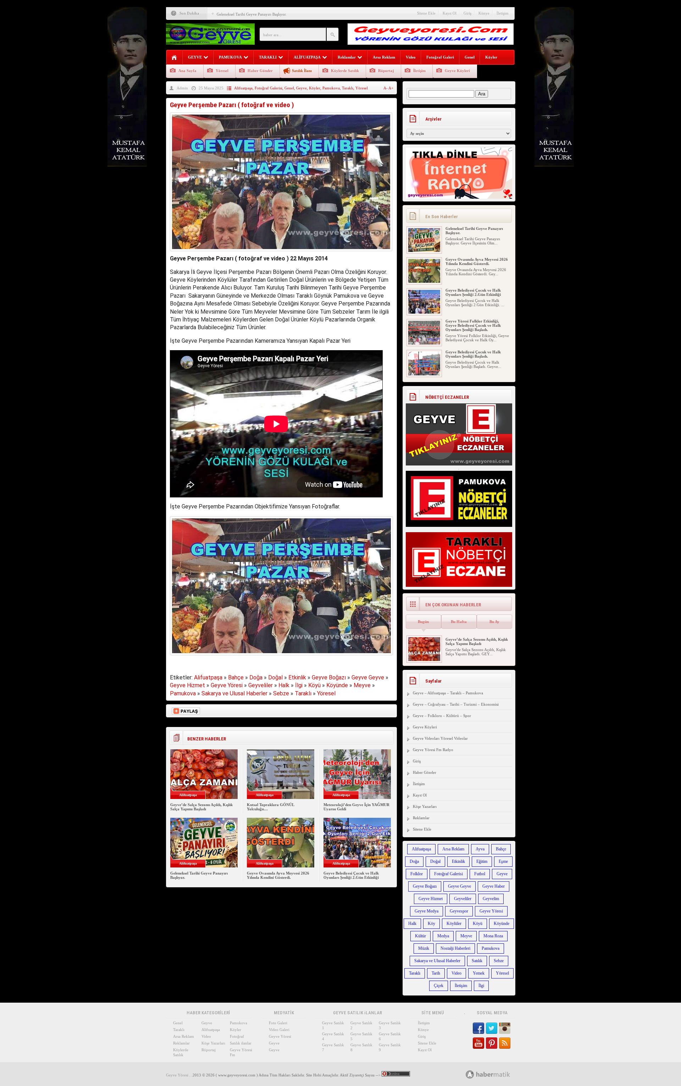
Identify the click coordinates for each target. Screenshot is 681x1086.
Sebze (281, 693)
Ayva (480, 849)
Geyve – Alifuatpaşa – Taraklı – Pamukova (448, 693)
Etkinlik (297, 677)
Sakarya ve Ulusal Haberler (234, 693)
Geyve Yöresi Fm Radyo (433, 750)
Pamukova (331, 88)
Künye (483, 13)
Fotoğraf (237, 1036)
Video (411, 57)
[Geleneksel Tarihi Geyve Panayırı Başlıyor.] (424, 250)
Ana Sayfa (187, 70)
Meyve (362, 685)
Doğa (255, 677)
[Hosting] (470, 1074)
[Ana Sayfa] (174, 57)
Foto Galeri (278, 1023)
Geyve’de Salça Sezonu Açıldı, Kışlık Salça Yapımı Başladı (201, 807)
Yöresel (222, 70)
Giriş (467, 13)
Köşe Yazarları (425, 806)
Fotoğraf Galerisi (268, 88)
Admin (182, 88)
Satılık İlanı (302, 70)
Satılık (477, 960)
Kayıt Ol (449, 13)
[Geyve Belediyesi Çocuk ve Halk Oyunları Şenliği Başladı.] (424, 373)
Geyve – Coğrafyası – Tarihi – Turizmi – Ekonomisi (456, 704)
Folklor (416, 873)
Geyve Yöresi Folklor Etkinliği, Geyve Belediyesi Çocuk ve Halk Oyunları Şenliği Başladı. (473, 325)
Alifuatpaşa (243, 88)
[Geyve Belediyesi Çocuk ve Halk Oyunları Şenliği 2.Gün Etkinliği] (424, 312)
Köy (431, 923)
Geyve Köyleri (457, 70)
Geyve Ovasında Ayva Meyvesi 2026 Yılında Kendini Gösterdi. (278, 875)
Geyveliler (260, 685)
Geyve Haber (493, 886)
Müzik (423, 948)
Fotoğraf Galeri (440, 57)
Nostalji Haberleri (455, 948)
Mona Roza (493, 935)
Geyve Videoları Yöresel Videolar (440, 738)
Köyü (314, 685)
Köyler (491, 57)
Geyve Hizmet (187, 685)
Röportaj (386, 70)
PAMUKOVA (230, 57)
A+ (390, 88)
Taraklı (347, 88)
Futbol (479, 873)
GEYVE (195, 57)
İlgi (299, 685)
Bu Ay (494, 621)
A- (385, 88)
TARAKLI (268, 57)
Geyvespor (459, 911)
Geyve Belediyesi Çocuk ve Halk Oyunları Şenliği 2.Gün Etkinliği (351, 875)
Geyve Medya (426, 911)
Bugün (423, 621)
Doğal (275, 677)
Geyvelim (491, 898)
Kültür (420, 935)
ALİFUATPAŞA (307, 57)
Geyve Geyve (367, 677)
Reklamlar (347, 57)
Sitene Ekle (426, 13)
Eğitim (481, 861)
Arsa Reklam (384, 57)
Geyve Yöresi (227, 685)
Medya (443, 935)
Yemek (479, 973)
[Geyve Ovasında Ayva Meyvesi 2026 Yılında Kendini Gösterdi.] (424, 281)
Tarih (436, 973)
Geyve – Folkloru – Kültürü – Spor (442, 715)
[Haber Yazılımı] (495, 1074)
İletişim (503, 13)
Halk (283, 685)
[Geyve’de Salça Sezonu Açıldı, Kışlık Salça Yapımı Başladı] (424, 659)
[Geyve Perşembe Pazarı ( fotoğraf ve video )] (281, 252)
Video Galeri (279, 1029)
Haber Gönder (260, 70)
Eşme (503, 861)
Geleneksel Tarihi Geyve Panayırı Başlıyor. (252, 14)
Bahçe (236, 677)
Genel (470, 57)
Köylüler (454, 923)
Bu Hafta (459, 621)
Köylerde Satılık (345, 70)
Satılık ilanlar (240, 1043)
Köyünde (337, 685)
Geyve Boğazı (329, 677)
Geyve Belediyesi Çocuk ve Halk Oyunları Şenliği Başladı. (473, 354)
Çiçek (438, 985)
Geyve (301, 88)
